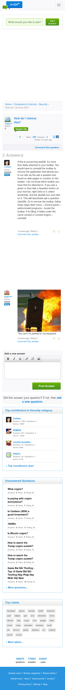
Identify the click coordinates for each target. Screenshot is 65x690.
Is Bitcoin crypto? (18, 533)
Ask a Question (52, 22)
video (52, 620)
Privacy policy (24, 684)
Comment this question (47, 147)
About (27, 678)
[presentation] (8, 359)
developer (11, 610)
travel (52, 615)
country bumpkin (22, 441)
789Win (12, 523)
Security (43, 104)
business (39, 625)
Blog (45, 684)
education (28, 625)
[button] (8, 359)
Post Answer (46, 386)
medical (52, 629)
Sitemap (37, 684)
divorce (16, 629)
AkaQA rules (16, 678)
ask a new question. (42, 400)
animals (31, 610)
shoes (9, 625)
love (32, 615)
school (19, 634)
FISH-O (16, 453)
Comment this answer (28, 234)
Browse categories (32, 673)
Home (8, 104)
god (25, 615)
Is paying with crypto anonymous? (20, 500)
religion (17, 615)
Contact (50, 678)
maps (18, 625)
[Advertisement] (32, 68)
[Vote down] (23, 136)
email (49, 625)
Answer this (21, 128)
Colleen (7, 166)
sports (9, 634)
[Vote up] (16, 136)
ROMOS (17, 430)
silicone (10, 620)
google (43, 620)
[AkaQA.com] (12, 5)
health (40, 610)
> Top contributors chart (20, 465)
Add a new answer (14, 353)
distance (35, 629)
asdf (9, 615)
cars (34, 620)
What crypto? (15, 489)
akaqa (25, 629)
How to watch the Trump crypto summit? (20, 544)
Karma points (38, 678)
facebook (50, 610)
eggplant (8, 296)
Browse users (15, 673)
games (21, 610)
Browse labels (49, 673)
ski (8, 629)
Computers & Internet (25, 104)
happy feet (10, 123)
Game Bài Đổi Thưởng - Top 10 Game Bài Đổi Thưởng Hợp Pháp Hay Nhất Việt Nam (21, 573)
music (26, 620)
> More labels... (14, 642)
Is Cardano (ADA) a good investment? (18, 512)
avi (44, 629)
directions (42, 615)
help (18, 620)
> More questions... (17, 587)
